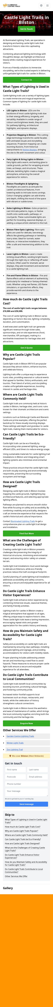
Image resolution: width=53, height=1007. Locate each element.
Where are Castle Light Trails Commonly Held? (26, 835)
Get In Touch (26, 29)
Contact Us (26, 79)
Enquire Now (26, 723)
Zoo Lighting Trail (15, 749)
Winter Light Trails (15, 743)
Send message (27, 804)
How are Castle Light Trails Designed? (22, 843)
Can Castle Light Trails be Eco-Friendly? (23, 839)
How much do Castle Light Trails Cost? (22, 826)
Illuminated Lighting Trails (23, 521)
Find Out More (26, 533)
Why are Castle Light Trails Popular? (21, 831)
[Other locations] (41, 5)
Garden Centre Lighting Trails (20, 736)
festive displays (30, 149)
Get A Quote (27, 347)
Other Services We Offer (16, 876)
